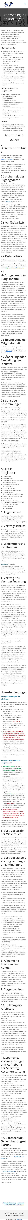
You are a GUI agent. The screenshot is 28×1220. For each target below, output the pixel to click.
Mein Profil (9, 201)
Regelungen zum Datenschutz (14, 268)
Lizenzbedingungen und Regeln (14, 1205)
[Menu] (25, 4)
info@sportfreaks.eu (9, 1171)
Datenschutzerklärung (9, 1203)
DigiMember (19, 1219)
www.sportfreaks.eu (6, 159)
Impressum (21, 1203)
